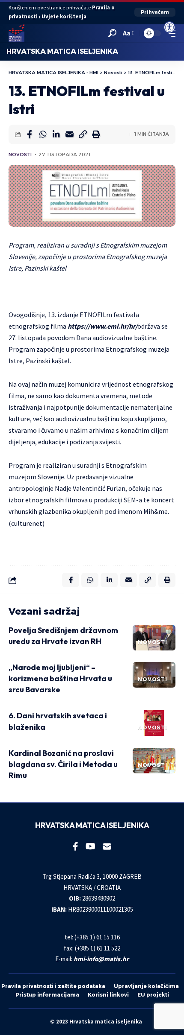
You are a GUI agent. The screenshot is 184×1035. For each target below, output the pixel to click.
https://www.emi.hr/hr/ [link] (102, 326)
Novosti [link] (20, 154)
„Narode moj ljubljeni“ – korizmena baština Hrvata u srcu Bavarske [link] (60, 678)
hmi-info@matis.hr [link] (101, 959)
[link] (169, 27)
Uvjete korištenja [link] (64, 16)
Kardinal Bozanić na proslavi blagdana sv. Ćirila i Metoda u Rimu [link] (63, 764)
